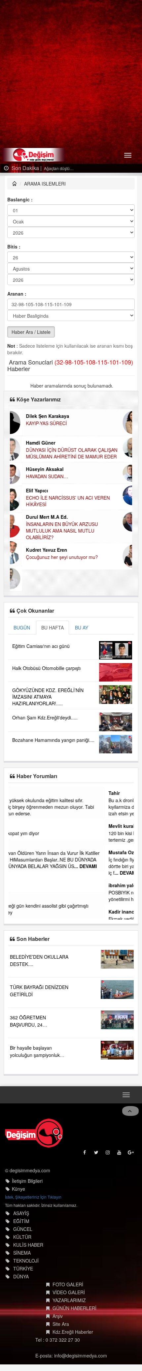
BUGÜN (22, 627)
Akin (17, 826)
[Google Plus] (131, 1152)
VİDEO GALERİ (69, 1291)
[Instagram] (108, 1152)
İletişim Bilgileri (27, 1179)
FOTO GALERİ (68, 1283)
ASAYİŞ (21, 1212)
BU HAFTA (52, 627)
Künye (18, 1187)
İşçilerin (20, 886)
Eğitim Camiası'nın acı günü (41, 646)
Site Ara (61, 1322)
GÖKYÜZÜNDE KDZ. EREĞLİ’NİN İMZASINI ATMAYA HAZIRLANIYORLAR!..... (48, 697)
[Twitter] (96, 1152)
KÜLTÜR (22, 1235)
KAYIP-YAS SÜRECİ (34, 423)
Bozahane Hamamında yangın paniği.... (53, 740)
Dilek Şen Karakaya (35, 416)
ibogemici (23, 898)
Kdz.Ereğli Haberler (73, 1330)
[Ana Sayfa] (34, 1131)
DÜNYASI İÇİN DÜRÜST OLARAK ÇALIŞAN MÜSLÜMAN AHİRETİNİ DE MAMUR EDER (59, 453)
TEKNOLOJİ (26, 1259)
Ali (15, 845)
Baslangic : (20, 199)
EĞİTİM (21, 1219)
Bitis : (13, 246)
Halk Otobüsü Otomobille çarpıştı (46, 668)
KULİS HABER (28, 1243)
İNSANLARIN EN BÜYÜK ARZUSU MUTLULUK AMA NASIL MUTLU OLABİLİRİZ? (50, 530)
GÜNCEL (22, 1227)
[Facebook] (85, 1152)
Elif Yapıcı (25, 490)
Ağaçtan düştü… (58, 168)
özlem (18, 793)
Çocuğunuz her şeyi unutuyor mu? (50, 557)
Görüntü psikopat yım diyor (40, 833)
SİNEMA (22, 1251)
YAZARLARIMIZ (69, 1299)
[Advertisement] (71, 74)
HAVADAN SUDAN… (35, 476)
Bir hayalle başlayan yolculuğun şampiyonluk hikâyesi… (35, 1053)
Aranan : (16, 293)
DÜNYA (21, 1275)
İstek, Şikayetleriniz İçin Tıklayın (33, 1195)
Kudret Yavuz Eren (34, 549)
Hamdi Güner (28, 442)
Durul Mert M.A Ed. (35, 516)
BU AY (81, 627)
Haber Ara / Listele (31, 332)
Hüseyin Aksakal (33, 469)
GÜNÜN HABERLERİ (74, 1306)
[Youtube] (119, 1152)
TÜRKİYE (23, 1267)
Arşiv (58, 1314)
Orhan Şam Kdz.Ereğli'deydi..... (45, 717)
